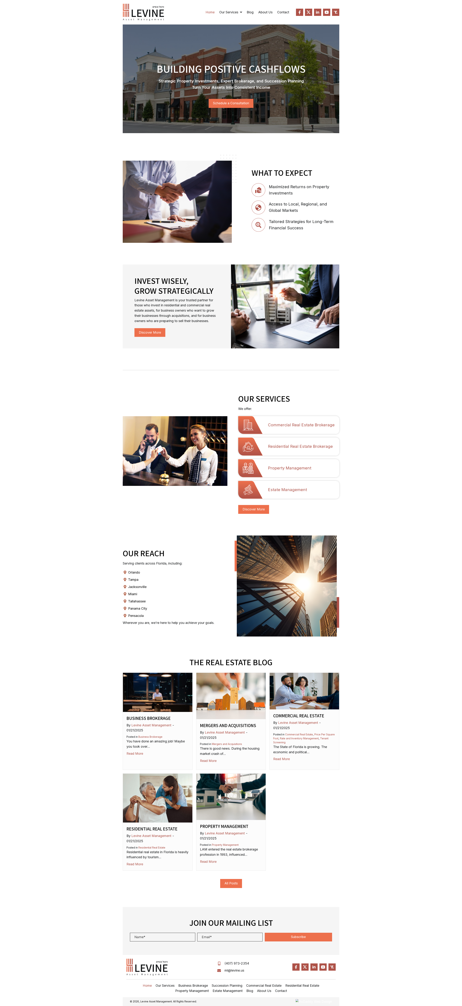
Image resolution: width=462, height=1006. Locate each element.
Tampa (133, 579)
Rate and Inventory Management (299, 738)
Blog (249, 991)
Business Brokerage (149, 718)
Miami (132, 594)
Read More (135, 753)
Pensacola (136, 616)
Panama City (137, 608)
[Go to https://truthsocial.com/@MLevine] (335, 12)
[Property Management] (231, 796)
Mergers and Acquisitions (228, 725)
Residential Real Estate (152, 829)
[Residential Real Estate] (157, 798)
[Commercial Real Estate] (304, 691)
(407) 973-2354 (237, 963)
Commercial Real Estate (298, 716)
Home (147, 985)
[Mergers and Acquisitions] (231, 695)
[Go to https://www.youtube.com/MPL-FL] (326, 12)
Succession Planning (227, 985)
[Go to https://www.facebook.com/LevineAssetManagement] (299, 12)
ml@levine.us (234, 970)
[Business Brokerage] (157, 692)
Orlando (134, 572)
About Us (264, 991)
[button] (298, 937)
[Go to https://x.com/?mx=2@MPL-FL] (308, 12)
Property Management (224, 826)
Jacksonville (137, 587)
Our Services (165, 985)
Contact (281, 991)
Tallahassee (137, 601)
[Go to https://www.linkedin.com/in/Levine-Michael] (317, 12)
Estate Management (228, 991)
